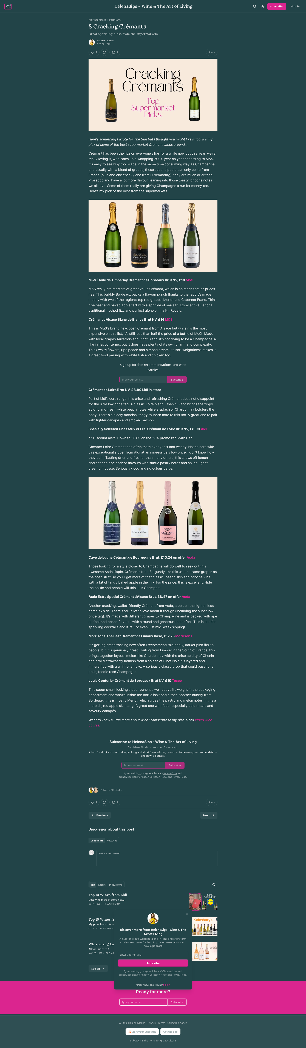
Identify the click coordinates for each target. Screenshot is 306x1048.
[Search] (254, 6)
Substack (135, 1040)
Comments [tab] (97, 840)
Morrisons (183, 636)
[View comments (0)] (104, 52)
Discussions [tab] (115, 884)
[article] (153, 902)
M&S (189, 280)
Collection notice (177, 1023)
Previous (102, 815)
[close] (187, 914)
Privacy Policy (180, 974)
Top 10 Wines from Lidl (108, 895)
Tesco (177, 681)
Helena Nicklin (105, 40)
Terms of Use (170, 971)
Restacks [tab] (112, 840)
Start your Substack (144, 1031)
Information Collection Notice (152, 974)
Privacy (152, 1023)
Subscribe (276, 6)
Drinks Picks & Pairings (105, 20)
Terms (161, 1023)
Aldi (204, 429)
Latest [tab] (102, 884)
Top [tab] (93, 884)
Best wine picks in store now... (107, 899)
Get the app (170, 1031)
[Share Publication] (262, 6)
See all (95, 968)
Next (206, 815)
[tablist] (104, 840)
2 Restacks (115, 790)
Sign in (295, 6)
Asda (191, 557)
